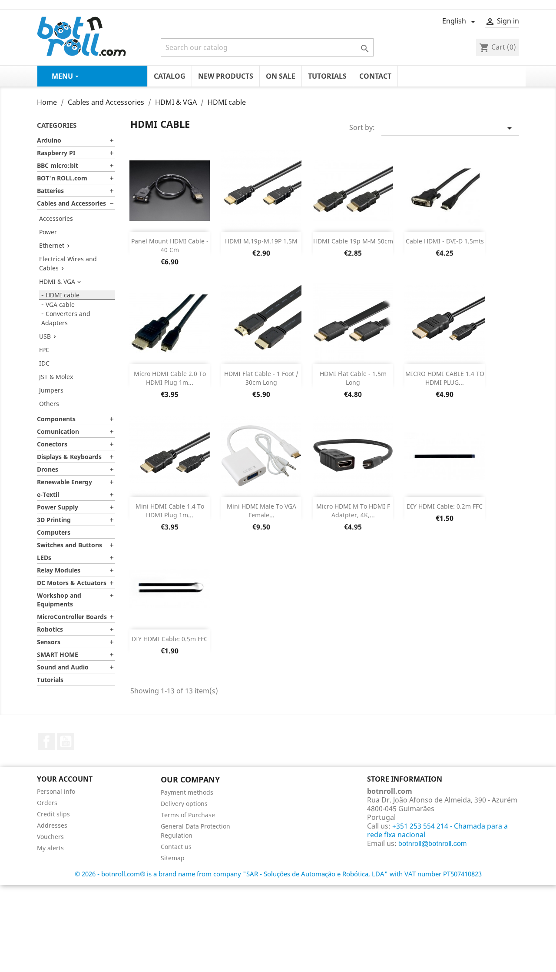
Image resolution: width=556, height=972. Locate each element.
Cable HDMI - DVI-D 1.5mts (445, 241)
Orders (47, 803)
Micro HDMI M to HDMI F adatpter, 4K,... (353, 510)
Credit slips (53, 814)
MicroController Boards (72, 616)
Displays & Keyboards (69, 457)
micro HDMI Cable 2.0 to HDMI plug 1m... (170, 377)
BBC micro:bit (57, 165)
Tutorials (50, 680)
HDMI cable (62, 295)
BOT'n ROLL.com (62, 178)
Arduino (49, 140)
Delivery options (184, 803)
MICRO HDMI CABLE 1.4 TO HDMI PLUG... (444, 377)
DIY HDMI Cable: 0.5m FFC (170, 639)
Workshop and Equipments (59, 599)
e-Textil (48, 494)
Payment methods (187, 792)
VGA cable (60, 304)
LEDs (44, 557)
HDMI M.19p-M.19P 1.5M (261, 241)
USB (45, 336)
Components (56, 419)
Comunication (58, 431)
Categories (56, 125)
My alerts (50, 848)
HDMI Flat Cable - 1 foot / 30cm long (261, 377)
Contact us (176, 846)
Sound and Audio (63, 667)
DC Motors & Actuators (71, 583)
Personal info (56, 791)
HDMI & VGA (57, 281)
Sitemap (173, 858)
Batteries (50, 190)
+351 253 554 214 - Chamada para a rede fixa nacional (437, 830)
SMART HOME (57, 654)
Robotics (50, 629)
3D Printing (54, 520)
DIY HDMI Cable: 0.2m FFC (445, 506)
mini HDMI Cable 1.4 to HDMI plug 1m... (170, 510)
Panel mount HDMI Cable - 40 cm (169, 245)
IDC (44, 363)
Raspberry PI (56, 153)
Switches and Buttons (69, 545)
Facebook (46, 741)
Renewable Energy (64, 482)
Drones (47, 469)
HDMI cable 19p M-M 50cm (353, 241)
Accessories (56, 218)
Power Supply (57, 507)
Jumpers (51, 390)
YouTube (65, 741)
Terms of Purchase (188, 815)
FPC (44, 350)
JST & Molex (56, 377)
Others (49, 403)
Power (48, 232)
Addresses (52, 825)
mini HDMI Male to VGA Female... (261, 510)
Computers (53, 532)
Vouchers (50, 836)
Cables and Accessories (71, 203)
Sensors (48, 642)
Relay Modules (58, 570)
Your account (65, 779)
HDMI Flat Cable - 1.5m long (353, 377)
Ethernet (51, 245)
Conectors (52, 444)
